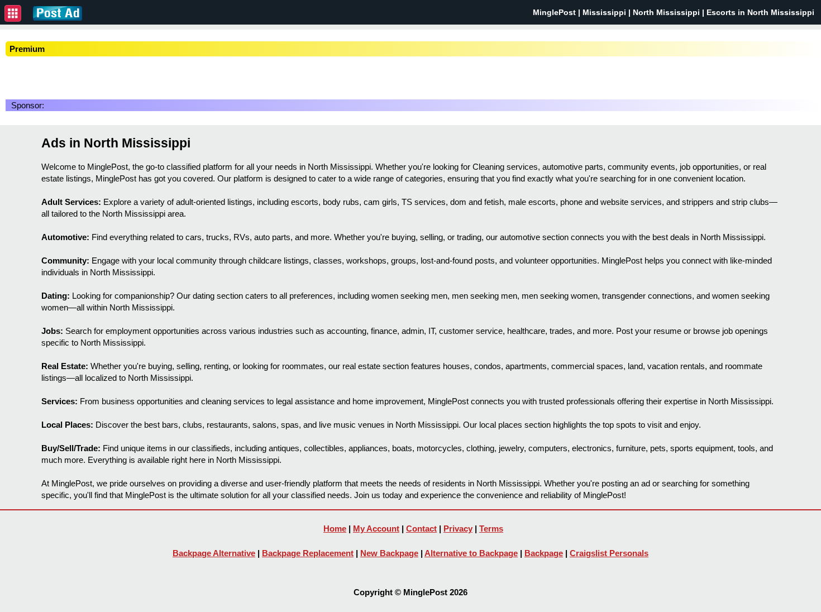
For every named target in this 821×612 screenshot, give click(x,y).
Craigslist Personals (609, 553)
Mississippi (604, 12)
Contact (421, 528)
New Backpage (389, 553)
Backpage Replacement (308, 553)
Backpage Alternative (214, 553)
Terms (491, 528)
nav (12, 13)
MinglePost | (558, 12)
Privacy (457, 528)
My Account (376, 528)
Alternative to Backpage (471, 553)
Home (334, 528)
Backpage (543, 553)
